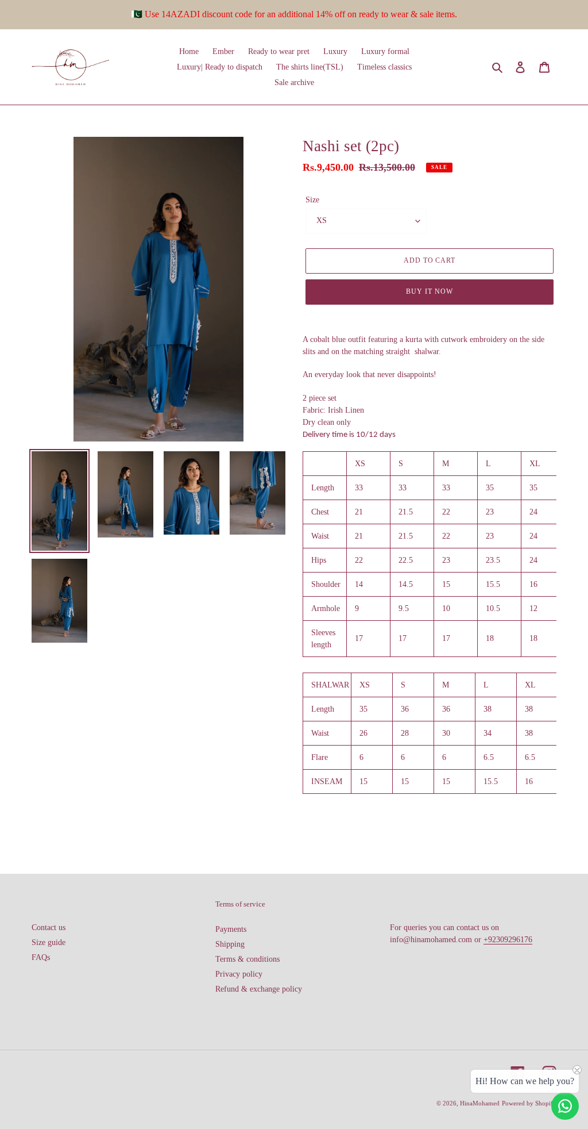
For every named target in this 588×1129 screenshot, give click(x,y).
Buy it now (429, 291)
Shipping (230, 944)
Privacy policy (238, 974)
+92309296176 (507, 939)
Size (312, 199)
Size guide (48, 942)
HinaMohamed (480, 1103)
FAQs (41, 957)
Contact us (48, 927)
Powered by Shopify (529, 1103)
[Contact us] (565, 1106)
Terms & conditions (247, 959)
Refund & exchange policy (258, 989)
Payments (230, 929)
